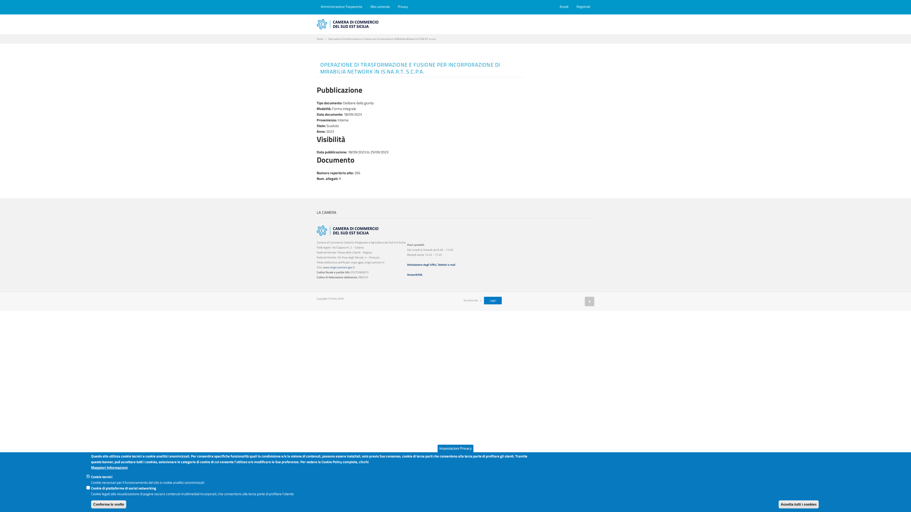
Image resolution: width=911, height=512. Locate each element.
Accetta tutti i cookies (799, 504)
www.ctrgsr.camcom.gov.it (339, 267)
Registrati (583, 6)
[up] (589, 301)
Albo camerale (380, 6)
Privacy (403, 6)
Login (493, 300)
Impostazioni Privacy (455, 448)
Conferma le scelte (108, 504)
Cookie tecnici (101, 477)
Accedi (564, 6)
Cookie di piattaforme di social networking (123, 488)
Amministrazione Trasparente (341, 6)
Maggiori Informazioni (109, 468)
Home (320, 39)
